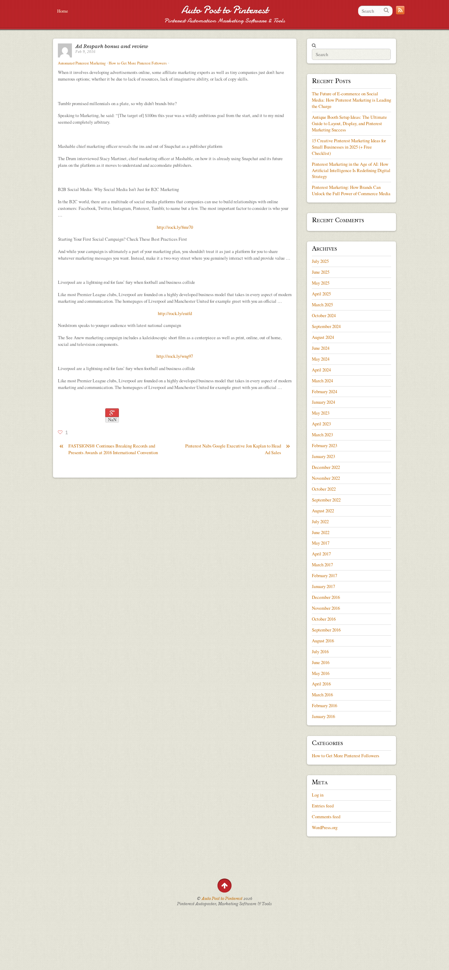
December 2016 (326, 597)
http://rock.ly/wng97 (174, 356)
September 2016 (326, 630)
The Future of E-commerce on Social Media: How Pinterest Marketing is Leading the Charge (351, 99)
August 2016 (323, 640)
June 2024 (320, 348)
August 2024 (323, 337)
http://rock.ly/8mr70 (175, 227)
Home (62, 11)
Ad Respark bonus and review (111, 46)
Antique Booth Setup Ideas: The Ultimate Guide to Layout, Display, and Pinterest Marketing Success (349, 123)
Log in (317, 795)
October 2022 (324, 489)
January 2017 (323, 586)
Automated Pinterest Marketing (82, 63)
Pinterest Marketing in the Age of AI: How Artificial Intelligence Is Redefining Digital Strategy (351, 170)
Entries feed (323, 805)
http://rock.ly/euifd (175, 313)
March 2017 (322, 564)
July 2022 (320, 521)
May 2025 (320, 283)
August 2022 (323, 510)
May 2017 (320, 543)
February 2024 (324, 391)
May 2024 (320, 359)
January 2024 (323, 402)
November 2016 (326, 608)
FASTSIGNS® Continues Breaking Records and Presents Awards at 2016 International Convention (108, 449)
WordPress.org (324, 827)
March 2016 (322, 694)
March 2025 (322, 304)
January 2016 (323, 716)
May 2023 (320, 413)
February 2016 (324, 705)
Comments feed (326, 816)
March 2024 (322, 380)
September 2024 (326, 326)
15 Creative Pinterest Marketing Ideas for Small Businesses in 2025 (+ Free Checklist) (349, 146)
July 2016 (320, 651)
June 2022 (320, 532)
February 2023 (324, 445)
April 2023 (321, 424)
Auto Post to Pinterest (224, 10)
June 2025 (320, 272)
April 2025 (321, 294)
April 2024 (321, 370)
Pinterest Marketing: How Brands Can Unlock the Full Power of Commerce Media (351, 190)
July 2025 (320, 261)
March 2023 (322, 434)
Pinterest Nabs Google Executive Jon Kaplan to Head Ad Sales (237, 449)
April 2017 (321, 554)
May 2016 (320, 673)
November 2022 (326, 478)
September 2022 (326, 500)
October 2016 (324, 619)
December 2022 (326, 467)
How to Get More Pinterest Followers (138, 63)
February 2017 (324, 575)
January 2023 (323, 456)
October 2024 (324, 315)
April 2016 (321, 684)
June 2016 (320, 662)
